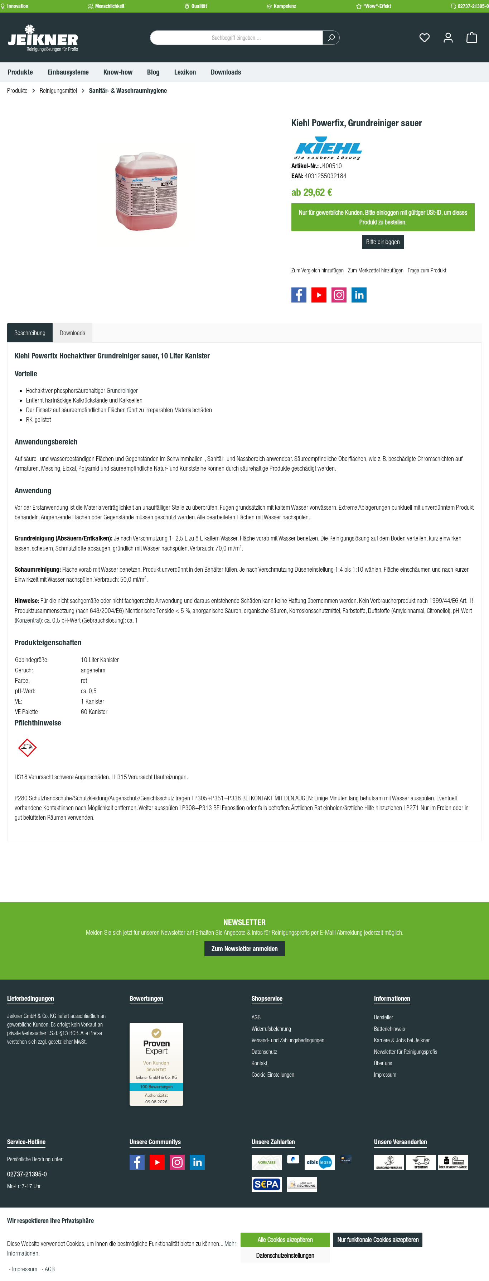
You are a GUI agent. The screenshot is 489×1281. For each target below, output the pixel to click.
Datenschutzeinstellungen (285, 1255)
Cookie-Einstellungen (273, 1074)
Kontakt (259, 1063)
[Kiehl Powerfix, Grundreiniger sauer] (145, 193)
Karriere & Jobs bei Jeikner (402, 1040)
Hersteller (383, 1017)
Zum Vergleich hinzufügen (317, 270)
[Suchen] (331, 37)
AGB (256, 1017)
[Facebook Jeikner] (300, 296)
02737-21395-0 (473, 6)
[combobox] (236, 37)
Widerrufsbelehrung (271, 1028)
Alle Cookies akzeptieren (285, 1239)
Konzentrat (28, 620)
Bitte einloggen (383, 242)
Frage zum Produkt (427, 270)
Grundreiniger (122, 390)
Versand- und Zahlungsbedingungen (288, 1040)
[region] (145, 193)
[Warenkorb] (472, 37)
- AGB (48, 1269)
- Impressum (24, 1269)
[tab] (30, 332)
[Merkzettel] (425, 37)
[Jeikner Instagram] (340, 296)
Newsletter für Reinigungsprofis (405, 1051)
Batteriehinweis (389, 1028)
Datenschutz (264, 1051)
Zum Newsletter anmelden (245, 949)
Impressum (385, 1074)
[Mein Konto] (448, 37)
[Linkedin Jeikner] (361, 296)
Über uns (383, 1063)
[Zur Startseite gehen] (43, 38)
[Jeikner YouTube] (320, 296)
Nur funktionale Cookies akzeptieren (378, 1239)
